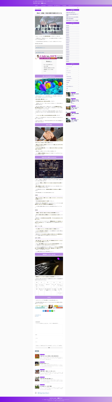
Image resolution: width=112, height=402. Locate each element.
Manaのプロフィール (71, 5)
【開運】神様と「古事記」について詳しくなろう (47, 371)
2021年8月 (67, 25)
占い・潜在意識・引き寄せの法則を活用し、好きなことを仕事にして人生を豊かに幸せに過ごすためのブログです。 (56, 399)
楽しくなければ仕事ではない (48, 64)
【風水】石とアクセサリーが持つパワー (43, 392)
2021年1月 (67, 35)
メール (36, 338)
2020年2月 (67, 47)
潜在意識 (36, 5)
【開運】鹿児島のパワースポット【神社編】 (72, 20)
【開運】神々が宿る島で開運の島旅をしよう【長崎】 (72, 15)
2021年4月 (67, 30)
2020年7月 (67, 42)
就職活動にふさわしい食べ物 (48, 69)
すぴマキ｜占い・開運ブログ (39, 3)
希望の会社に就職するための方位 (49, 67)
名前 (36, 334)
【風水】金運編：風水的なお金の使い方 (43, 393)
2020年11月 (67, 39)
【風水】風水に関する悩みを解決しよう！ (46, 378)
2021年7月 (67, 27)
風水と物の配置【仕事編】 (40, 52)
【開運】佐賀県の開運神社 (69, 18)
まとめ (45, 71)
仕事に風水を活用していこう (40, 47)
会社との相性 (46, 66)
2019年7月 (67, 59)
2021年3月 (67, 32)
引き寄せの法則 (43, 5)
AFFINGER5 (62, 400)
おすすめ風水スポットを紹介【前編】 (46, 386)
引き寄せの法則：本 (50, 5)
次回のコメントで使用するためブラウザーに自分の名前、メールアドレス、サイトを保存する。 (49, 345)
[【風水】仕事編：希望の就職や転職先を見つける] (50, 311)
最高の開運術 (64, 5)
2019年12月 (67, 51)
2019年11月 (67, 52)
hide (50, 61)
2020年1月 (67, 49)
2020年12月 (67, 37)
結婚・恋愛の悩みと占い (57, 5)
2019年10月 (67, 54)
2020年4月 (67, 44)
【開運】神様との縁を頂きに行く (70, 12)
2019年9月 (67, 56)
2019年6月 (67, 61)
